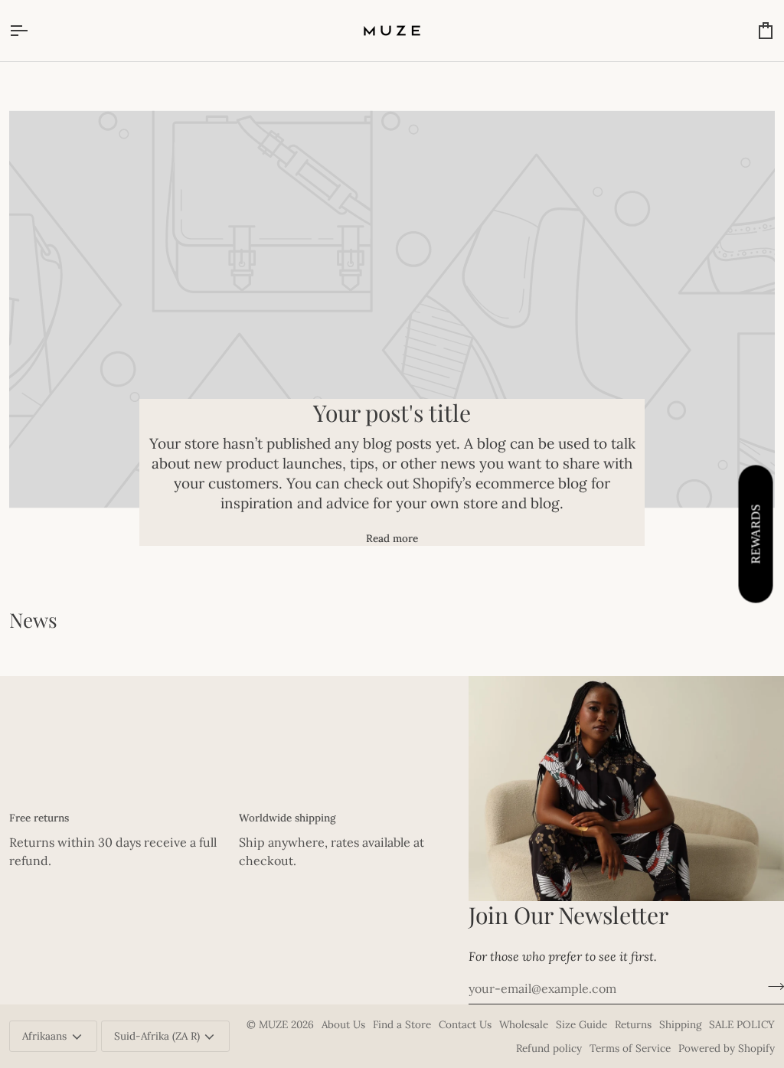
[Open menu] (32, 30)
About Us (343, 1024)
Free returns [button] (39, 818)
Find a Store (402, 1024)
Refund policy (549, 1048)
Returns (633, 1024)
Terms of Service (630, 1048)
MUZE (275, 1024)
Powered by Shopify (726, 1048)
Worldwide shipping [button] (287, 818)
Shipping (680, 1024)
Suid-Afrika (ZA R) (157, 1036)
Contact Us (465, 1024)
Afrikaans (44, 1036)
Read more (392, 538)
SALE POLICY (742, 1024)
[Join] (771, 987)
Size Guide (581, 1024)
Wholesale (523, 1024)
